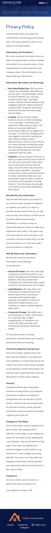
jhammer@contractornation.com (21, 484)
